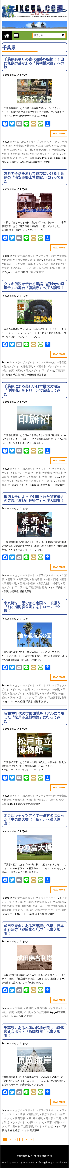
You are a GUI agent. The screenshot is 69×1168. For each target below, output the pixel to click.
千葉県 (56, 158)
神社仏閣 (31, 374)
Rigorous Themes (58, 1162)
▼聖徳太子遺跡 (26, 583)
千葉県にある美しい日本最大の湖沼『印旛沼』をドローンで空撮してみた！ (32, 390)
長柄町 (47, 162)
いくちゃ (22, 74)
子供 (31, 272)
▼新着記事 (58, 149)
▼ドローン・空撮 (20, 472)
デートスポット (18, 914)
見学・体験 (28, 157)
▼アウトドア (43, 468)
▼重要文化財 (43, 583)
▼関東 (24, 153)
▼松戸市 (31, 799)
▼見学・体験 (25, 264)
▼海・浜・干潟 (48, 693)
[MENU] (16, 35)
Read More (59, 133)
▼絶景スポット (34, 1122)
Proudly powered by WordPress (18, 1162)
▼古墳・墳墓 (43, 145)
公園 (22, 701)
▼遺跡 (5, 153)
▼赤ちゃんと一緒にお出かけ (49, 264)
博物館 (24, 272)
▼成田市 (28, 1008)
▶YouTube (19, 141)
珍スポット (7, 1016)
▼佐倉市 (36, 472)
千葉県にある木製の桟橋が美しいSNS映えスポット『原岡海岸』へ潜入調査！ (34, 1032)
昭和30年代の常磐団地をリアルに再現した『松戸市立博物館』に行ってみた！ (34, 717)
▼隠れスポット (38, 153)
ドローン (23, 485)
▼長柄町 (15, 153)
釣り (46, 701)
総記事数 (38, 162)
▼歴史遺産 (36, 579)
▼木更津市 (39, 366)
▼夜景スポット (48, 1114)
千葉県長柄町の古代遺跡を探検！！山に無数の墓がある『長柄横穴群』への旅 (34, 63)
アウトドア (54, 910)
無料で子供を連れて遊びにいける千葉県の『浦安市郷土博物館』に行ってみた (34, 177)
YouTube (47, 158)
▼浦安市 (62, 259)
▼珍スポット (9, 264)
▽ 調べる (54, 153)
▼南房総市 (32, 1114)
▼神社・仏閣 (50, 579)
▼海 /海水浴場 (23, 906)
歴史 (12, 157)
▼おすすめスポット (24, 255)
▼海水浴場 (57, 906)
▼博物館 (29, 145)
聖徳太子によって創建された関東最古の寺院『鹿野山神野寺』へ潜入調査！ (34, 499)
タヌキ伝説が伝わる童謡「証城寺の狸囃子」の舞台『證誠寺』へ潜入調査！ (34, 286)
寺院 (23, 374)
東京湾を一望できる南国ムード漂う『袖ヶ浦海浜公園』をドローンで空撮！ (32, 607)
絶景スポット (47, 485)
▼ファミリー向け (46, 255)
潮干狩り (39, 914)
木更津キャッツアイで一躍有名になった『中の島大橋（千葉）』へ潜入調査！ (34, 819)
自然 (18, 157)
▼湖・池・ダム (50, 476)
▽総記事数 (48, 268)
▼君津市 (10, 579)
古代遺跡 (14, 162)
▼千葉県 (19, 145)
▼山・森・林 (25, 149)
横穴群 (28, 162)
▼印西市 (58, 472)
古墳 (22, 162)
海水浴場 (9, 1130)
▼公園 (9, 145)
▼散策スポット (42, 149)
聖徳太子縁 (25, 591)
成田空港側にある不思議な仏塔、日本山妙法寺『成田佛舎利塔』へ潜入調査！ (34, 930)
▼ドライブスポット (37, 141)
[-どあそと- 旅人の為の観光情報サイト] (7, 35)
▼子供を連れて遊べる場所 (27, 259)
